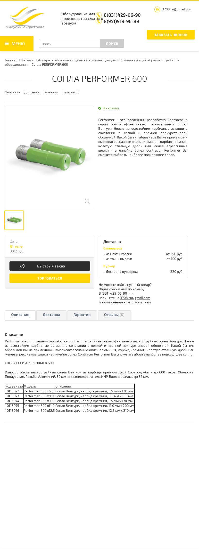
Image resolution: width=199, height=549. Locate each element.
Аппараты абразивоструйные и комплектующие (77, 60)
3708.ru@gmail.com (177, 9)
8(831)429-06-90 (122, 15)
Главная (11, 60)
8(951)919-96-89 (121, 21)
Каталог (27, 60)
